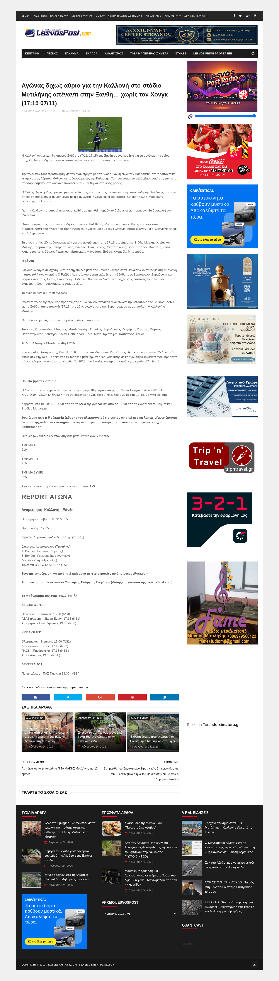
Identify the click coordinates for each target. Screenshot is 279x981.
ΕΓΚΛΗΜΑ (72, 53)
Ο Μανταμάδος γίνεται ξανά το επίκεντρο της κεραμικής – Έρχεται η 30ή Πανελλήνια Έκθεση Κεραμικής (230, 847)
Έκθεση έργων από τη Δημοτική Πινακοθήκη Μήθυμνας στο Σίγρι (152, 739)
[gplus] (247, 16)
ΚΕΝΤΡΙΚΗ (32, 53)
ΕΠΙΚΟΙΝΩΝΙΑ (153, 16)
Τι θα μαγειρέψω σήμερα (149, 53)
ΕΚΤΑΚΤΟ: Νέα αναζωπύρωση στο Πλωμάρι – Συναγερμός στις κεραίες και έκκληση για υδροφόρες (229, 906)
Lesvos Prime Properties (213, 53)
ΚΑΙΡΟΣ (100, 16)
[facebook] (234, 16)
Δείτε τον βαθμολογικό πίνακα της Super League (55, 687)
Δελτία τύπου (35, 718)
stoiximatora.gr (226, 724)
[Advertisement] (222, 686)
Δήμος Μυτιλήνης (90, 718)
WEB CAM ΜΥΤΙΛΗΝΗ (196, 16)
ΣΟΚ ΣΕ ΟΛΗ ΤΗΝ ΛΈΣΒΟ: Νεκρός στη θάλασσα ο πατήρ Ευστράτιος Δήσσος (229, 887)
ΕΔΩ (93, 486)
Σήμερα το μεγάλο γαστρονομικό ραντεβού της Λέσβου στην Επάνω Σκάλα (100, 737)
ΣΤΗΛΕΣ (180, 53)
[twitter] (240, 16)
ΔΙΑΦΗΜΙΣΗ (40, 16)
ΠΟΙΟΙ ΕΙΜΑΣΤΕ (59, 16)
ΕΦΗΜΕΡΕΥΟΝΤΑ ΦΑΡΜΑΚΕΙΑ (125, 16)
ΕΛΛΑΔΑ (92, 53)
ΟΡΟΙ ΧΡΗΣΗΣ (173, 16)
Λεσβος (86, 111)
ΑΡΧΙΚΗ (26, 16)
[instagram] (255, 16)
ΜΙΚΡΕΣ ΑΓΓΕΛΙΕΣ (82, 16)
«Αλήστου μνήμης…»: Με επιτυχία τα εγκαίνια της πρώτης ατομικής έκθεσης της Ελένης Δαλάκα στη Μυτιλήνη (47, 734)
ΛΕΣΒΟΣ (52, 53)
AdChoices (188, 943)
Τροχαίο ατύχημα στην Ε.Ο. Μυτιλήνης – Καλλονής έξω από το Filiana (228, 827)
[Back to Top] (254, 964)
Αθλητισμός (73, 111)
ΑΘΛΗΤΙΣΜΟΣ (114, 53)
